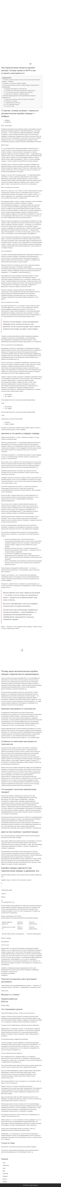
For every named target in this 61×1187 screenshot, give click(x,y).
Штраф (5, 1181)
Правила (5, 1176)
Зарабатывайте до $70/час (13, 102)
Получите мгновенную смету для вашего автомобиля (20, 99)
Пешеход (5, 1173)
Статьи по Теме (10, 106)
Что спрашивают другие (12, 104)
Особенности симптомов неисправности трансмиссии (20, 90)
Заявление (6, 1165)
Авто (4, 1163)
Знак (4, 1168)
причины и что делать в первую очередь (14, 83)
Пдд (4, 1171)
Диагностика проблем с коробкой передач (17, 94)
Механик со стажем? (11, 101)
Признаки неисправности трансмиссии (16, 88)
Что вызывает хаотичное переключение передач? (19, 92)
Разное (5, 1179)
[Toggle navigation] (30, 64)
